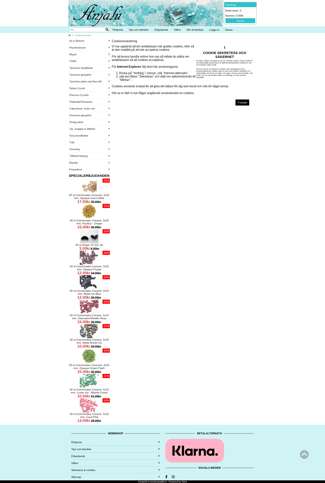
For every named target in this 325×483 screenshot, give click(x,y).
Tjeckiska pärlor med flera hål (85, 81)
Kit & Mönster (76, 40)
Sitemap (76, 476)
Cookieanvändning (83, 35)
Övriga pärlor (76, 122)
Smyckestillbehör (78, 135)
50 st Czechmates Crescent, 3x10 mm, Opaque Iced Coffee (89, 197)
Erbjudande (161, 29)
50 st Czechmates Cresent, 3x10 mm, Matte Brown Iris (89, 341)
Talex (184, 481)
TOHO (72, 61)
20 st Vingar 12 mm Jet (89, 244)
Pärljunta (117, 29)
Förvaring (74, 149)
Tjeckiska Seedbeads (81, 68)
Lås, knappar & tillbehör (82, 129)
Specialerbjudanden (89, 176)
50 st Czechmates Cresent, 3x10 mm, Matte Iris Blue (89, 292)
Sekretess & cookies (83, 470)
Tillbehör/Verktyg (78, 156)
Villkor (177, 29)
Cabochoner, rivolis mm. (82, 108)
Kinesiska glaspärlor (80, 115)
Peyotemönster (77, 47)
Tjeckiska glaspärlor (80, 74)
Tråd (71, 142)
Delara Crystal (77, 88)
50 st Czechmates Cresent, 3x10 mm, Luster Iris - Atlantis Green (89, 391)
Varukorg (230, 4)
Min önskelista (195, 29)
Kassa (240, 20)
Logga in (214, 29)
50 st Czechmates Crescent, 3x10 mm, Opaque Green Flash (89, 367)
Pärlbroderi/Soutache (80, 101)
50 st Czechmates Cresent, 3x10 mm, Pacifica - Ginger (89, 222)
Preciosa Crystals (79, 95)
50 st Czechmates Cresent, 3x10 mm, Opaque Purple (89, 268)
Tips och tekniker (139, 29)
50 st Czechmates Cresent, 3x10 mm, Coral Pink (89, 415)
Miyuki (73, 54)
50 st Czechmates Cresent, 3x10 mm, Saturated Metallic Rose (89, 317)
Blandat (73, 162)
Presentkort (75, 169)
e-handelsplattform (157, 481)
